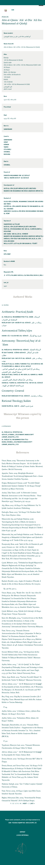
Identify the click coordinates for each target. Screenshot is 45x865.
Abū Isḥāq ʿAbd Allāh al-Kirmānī (16, 234)
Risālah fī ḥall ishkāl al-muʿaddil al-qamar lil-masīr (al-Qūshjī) (22, 375)
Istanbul (7, 152)
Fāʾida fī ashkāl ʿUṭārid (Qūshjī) (14, 352)
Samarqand (8, 129)
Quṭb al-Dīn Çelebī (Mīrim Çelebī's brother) (20, 188)
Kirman (6, 144)
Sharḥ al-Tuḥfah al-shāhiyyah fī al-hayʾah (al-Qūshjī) (22, 383)
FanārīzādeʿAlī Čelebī (12, 224)
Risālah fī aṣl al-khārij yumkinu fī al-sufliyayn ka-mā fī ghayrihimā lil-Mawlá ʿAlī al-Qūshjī (22, 365)
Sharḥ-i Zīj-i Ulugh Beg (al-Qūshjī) (15, 336)
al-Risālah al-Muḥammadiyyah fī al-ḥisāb (17, 317)
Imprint (22, 832)
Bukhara (7, 154)
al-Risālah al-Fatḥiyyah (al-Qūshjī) (15, 350)
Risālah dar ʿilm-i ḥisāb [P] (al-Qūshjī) (16, 323)
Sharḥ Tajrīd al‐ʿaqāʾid (10, 406)
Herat (6, 142)
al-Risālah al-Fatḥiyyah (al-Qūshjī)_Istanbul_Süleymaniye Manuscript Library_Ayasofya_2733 (18, 434)
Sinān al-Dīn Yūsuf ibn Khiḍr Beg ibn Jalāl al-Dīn (22, 239)
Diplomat (7, 254)
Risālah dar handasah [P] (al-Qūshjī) (16, 396)
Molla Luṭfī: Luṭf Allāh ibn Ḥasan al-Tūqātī (20, 243)
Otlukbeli (7, 149)
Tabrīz (6, 147)
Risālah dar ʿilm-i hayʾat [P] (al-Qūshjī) (16, 358)
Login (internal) (22, 835)
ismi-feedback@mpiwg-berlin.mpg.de (22, 823)
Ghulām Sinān (9, 241)
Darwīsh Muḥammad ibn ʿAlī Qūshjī (17, 175)
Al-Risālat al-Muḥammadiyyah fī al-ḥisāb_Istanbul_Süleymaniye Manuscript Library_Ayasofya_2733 (17, 441)
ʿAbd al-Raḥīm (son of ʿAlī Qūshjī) (16, 178)
